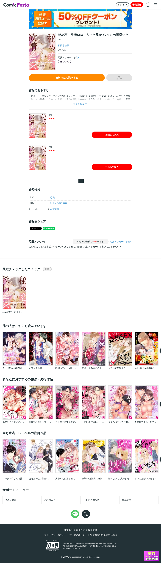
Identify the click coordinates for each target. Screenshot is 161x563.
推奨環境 (126, 500)
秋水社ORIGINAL (58, 203)
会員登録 (136, 4)
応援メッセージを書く (121, 241)
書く (78, 57)
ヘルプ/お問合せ (91, 500)
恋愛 (52, 197)
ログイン (122, 4)
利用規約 (80, 530)
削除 (47, 269)
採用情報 (92, 530)
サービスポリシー (78, 535)
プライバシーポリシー (55, 535)
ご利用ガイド (50, 500)
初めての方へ (11, 500)
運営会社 (68, 530)
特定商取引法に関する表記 (103, 535)
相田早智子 (63, 45)
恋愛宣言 (54, 209)
